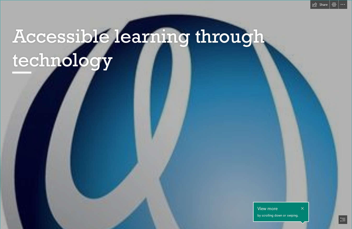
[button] (319, 4)
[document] (176, 114)
